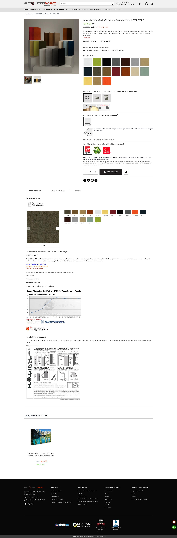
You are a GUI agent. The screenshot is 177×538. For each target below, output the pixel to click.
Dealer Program (82, 504)
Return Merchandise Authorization (88, 501)
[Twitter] (29, 503)
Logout (133, 493)
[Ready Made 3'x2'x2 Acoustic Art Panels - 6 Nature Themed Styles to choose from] (41, 437)
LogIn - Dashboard (137, 491)
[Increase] (95, 171)
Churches (107, 502)
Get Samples (48, 9)
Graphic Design (82, 496)
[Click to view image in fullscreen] (51, 46)
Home (25, 13)
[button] (90, 24)
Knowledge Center (56, 491)
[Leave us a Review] (82, 524)
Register (133, 496)
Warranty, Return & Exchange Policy (61, 502)
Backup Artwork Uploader (139, 499)
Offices (107, 496)
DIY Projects (108, 507)
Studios (107, 493)
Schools (107, 505)
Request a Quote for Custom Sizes (88, 498)
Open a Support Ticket (33, 497)
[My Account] (146, 3)
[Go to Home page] (40, 3)
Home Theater (109, 491)
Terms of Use (55, 496)
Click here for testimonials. (34, 268)
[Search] (112, 4)
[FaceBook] (84, 180)
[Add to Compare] (126, 172)
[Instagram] (32, 503)
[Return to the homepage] (35, 487)
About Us (53, 493)
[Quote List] (140, 4)
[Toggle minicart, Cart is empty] (151, 3)
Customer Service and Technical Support (87, 492)
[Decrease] (85, 171)
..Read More (86, 37)
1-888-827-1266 (30, 494)
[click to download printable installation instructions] (118, 108)
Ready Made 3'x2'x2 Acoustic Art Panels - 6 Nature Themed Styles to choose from (41, 454)
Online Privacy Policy (57, 499)
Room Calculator (96, 9)
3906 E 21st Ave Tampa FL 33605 (35, 491)
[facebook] (25, 503)
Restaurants (108, 499)
